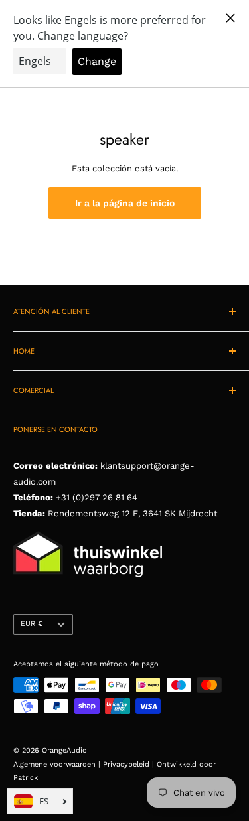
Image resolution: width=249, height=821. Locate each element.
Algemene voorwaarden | (58, 764)
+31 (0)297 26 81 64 (96, 497)
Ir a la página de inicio (125, 203)
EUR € (32, 623)
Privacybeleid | (130, 764)
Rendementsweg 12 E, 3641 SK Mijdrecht (131, 513)
